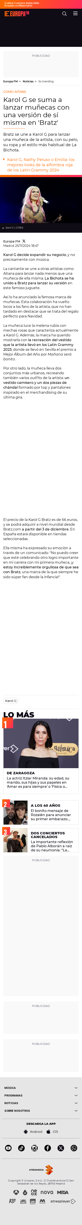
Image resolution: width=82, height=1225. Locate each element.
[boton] (59, 1088)
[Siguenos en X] (61, 1150)
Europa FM (10, 81)
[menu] (75, 13)
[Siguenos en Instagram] (34, 1150)
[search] (64, 14)
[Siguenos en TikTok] (21, 1150)
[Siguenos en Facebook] (47, 1150)
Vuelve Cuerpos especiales (21, 3)
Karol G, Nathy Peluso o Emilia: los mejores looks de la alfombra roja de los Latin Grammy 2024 (41, 165)
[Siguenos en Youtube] (8, 1150)
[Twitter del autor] (24, 241)
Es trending (46, 81)
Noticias (28, 81)
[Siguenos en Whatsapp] (74, 1150)
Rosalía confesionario (18, 5)
